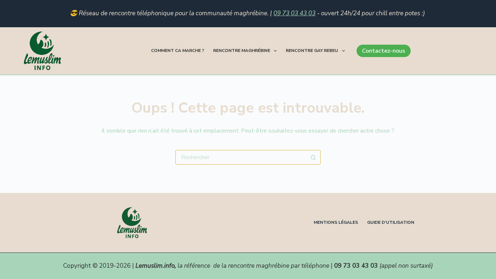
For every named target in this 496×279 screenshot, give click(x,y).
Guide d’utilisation (390, 222)
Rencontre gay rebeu (312, 50)
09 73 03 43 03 (294, 13)
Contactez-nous (383, 51)
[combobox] (241, 157)
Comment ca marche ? (177, 50)
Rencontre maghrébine (241, 50)
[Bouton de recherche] (313, 157)
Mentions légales (336, 222)
